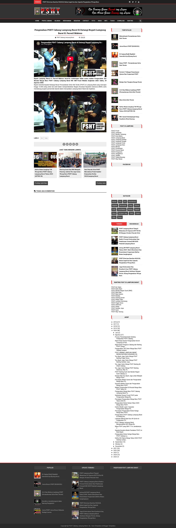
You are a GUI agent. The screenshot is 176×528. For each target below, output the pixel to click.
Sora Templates (96, 526)
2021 (115, 448)
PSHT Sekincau (116, 305)
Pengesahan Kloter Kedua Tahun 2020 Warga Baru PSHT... (127, 404)
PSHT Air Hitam (116, 287)
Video (100, 20)
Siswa (114, 213)
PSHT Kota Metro (117, 136)
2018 (115, 326)
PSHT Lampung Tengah (118, 141)
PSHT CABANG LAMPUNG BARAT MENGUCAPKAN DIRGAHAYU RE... (126, 353)
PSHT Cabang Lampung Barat (78, 526)
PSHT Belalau (115, 296)
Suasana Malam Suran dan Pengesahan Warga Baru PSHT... (127, 384)
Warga (120, 217)
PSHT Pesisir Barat (117, 150)
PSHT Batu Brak (116, 292)
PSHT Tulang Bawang (118, 157)
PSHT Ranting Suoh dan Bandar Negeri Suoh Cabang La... (127, 372)
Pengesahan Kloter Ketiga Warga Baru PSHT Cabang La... (127, 435)
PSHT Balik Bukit (116, 289)
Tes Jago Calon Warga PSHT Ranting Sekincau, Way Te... (127, 369)
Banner (114, 201)
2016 (115, 322)
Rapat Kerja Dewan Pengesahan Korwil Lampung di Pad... (127, 341)
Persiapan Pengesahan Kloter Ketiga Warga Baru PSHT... (127, 411)
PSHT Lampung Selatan (118, 139)
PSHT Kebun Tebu (117, 299)
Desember (118, 446)
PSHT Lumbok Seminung (119, 301)
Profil (113, 209)
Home (37, 20)
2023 (115, 452)
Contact (86, 20)
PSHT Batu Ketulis (117, 294)
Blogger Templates (109, 526)
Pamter (137, 205)
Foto (93, 20)
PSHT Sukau (115, 306)
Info (105, 20)
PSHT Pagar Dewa (117, 303)
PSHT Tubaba (115, 155)
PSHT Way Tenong (117, 312)
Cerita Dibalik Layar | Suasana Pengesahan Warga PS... (124, 408)
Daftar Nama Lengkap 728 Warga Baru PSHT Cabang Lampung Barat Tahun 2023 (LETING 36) (44, 173)
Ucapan (138, 213)
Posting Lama (101, 183)
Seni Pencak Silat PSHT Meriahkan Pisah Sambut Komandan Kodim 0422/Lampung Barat (92, 173)
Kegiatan (77, 20)
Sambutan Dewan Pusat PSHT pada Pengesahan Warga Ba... (126, 396)
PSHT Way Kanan (116, 159)
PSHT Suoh (115, 310)
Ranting (130, 20)
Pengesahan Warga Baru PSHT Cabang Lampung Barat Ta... (127, 392)
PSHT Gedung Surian (118, 298)
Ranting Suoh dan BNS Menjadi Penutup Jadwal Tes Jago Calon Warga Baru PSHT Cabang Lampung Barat (70, 173)
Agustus (118, 335)
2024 (115, 455)
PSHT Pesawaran (117, 148)
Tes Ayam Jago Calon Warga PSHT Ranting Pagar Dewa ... (126, 357)
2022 (115, 450)
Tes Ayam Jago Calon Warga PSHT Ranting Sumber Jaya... (126, 361)
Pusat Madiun (122, 209)
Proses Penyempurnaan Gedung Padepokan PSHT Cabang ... (125, 338)
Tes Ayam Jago (122, 213)
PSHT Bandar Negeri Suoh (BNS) (121, 290)
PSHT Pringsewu (116, 152)
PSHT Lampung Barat (118, 138)
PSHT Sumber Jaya (117, 308)
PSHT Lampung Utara (118, 145)
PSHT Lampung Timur (118, 143)
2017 (115, 324)
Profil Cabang (47, 20)
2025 (115, 457)
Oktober (118, 444)
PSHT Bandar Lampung (118, 134)
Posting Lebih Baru (41, 183)
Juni (116, 333)
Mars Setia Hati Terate (126, 100)
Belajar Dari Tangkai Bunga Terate (130, 82)
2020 (115, 330)
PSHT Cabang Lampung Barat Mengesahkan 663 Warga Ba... (125, 423)
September (119, 442)
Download (121, 20)
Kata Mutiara (132, 201)
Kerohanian (67, 20)
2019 (115, 328)
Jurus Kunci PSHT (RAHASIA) (129, 46)
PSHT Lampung (116, 132)
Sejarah (57, 20)
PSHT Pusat (115, 131)
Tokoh (112, 20)
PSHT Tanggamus (117, 154)
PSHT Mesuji (115, 147)
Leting (130, 205)
